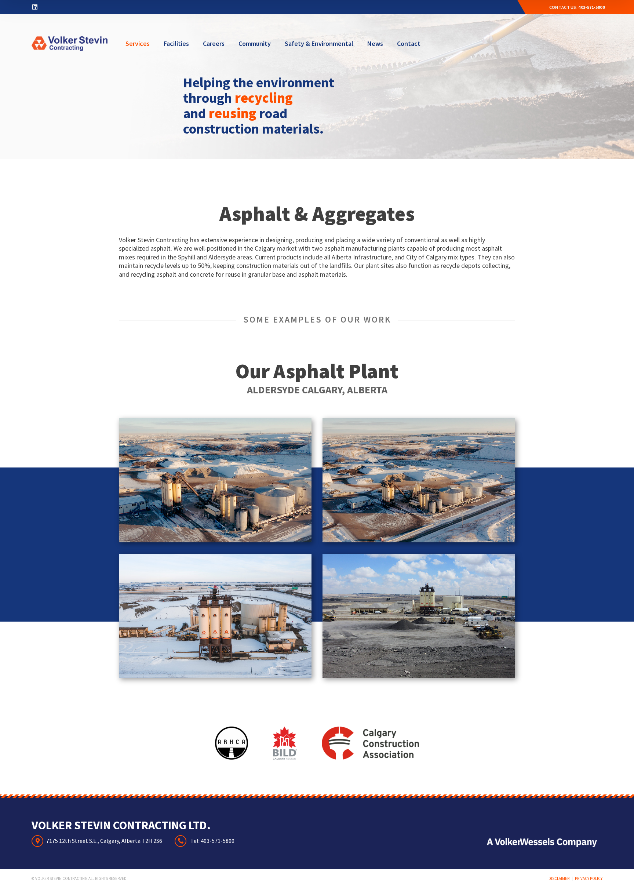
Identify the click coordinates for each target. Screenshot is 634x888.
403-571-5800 (591, 7)
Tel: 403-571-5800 (211, 840)
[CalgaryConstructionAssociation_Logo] (370, 743)
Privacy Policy (588, 878)
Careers (214, 43)
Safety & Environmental (319, 43)
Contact (408, 43)
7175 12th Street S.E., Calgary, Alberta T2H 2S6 (104, 840)
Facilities (176, 43)
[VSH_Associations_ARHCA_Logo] (231, 743)
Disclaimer (559, 878)
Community (254, 43)
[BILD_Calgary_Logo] (285, 743)
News (375, 43)
